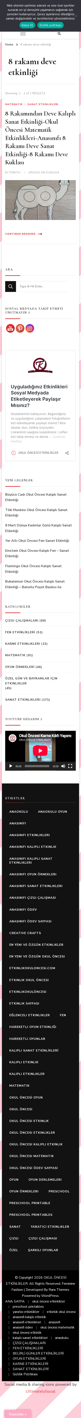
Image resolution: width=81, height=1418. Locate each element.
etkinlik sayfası (24, 1003)
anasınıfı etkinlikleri (29, 835)
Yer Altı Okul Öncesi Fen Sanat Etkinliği (37, 540)
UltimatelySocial (41, 1391)
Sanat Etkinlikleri (42, 104)
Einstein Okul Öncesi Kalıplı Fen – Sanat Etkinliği (37, 553)
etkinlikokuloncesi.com (32, 968)
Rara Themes (59, 1289)
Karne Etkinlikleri (22, 644)
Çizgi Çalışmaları (21, 621)
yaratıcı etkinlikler (50, 1227)
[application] (40, 751)
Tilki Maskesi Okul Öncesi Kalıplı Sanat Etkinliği (36, 513)
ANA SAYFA (15, 1301)
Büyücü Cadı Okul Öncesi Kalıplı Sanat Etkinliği (36, 497)
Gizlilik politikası (51, 25)
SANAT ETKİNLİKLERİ (31, 1369)
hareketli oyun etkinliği (32, 1027)
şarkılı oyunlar (43, 1250)
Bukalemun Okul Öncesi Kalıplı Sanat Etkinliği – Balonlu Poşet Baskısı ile (35, 584)
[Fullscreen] (70, 766)
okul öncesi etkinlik (29, 1121)
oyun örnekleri (24, 1191)
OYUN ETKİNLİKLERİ (29, 1358)
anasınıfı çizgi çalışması (32, 898)
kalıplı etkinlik (23, 1062)
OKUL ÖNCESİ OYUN (26, 1098)
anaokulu (18, 812)
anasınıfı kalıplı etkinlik (32, 847)
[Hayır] (75, 16)
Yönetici (15, 172)
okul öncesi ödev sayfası (33, 1168)
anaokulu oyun (52, 812)
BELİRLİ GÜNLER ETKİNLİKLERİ (38, 1353)
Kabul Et (27, 25)
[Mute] (63, 766)
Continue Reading (20, 234)
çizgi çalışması (43, 1238)
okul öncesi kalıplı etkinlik (36, 1144)
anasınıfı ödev (23, 910)
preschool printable (29, 1203)
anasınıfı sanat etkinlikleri (36, 886)
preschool (59, 1191)
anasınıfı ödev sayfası (30, 921)
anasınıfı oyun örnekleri (33, 874)
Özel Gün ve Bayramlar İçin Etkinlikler (31, 680)
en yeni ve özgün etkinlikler (36, 945)
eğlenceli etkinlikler (29, 1015)
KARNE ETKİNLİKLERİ (30, 1363)
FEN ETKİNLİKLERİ (20, 632)
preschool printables (30, 1215)
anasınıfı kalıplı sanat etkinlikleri (31, 861)
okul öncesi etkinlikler (32, 1133)
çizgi (14, 1238)
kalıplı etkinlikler (27, 1074)
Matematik (14, 104)
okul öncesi (20, 1109)
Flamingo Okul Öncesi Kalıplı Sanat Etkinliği (33, 569)
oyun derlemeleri (45, 1180)
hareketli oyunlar (27, 1039)
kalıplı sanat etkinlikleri (30, 1337)
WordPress (50, 1295)
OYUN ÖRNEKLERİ (20, 667)
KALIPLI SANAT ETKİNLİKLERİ (34, 1050)
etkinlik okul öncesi (29, 980)
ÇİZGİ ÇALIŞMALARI (29, 1343)
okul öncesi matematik (31, 1156)
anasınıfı (17, 823)
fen (63, 1015)
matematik (19, 1086)
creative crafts (25, 933)
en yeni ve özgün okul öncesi (37, 956)
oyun (14, 1180)
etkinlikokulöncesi (27, 992)
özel (13, 1250)
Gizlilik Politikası (25, 1374)
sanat (15, 1227)
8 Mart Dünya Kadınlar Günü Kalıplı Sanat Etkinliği (38, 528)
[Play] (11, 766)
